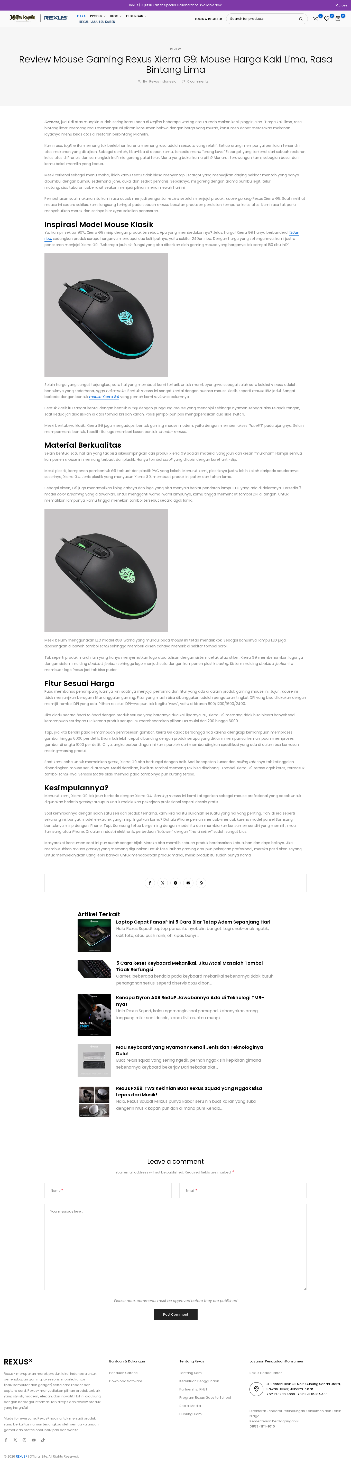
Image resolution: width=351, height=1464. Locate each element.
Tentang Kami (190, 1372)
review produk (89, 1401)
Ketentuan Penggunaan (199, 1381)
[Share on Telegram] (175, 883)
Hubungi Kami (190, 1414)
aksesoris (51, 1379)
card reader (72, 1384)
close (10, 5)
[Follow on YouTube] (34, 1440)
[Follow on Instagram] (24, 1440)
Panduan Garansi (123, 1372)
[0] (315, 19)
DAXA (81, 16)
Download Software (125, 1381)
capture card (15, 1390)
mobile (67, 1379)
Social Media (190, 1405)
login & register (208, 19)
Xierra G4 (104, 396)
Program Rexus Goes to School (205, 1397)
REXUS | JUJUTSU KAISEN (97, 22)
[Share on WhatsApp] (201, 883)
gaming (35, 1379)
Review (175, 49)
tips (65, 1401)
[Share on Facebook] (150, 883)
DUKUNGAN (134, 16)
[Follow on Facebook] (6, 1440)
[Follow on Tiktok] (43, 1440)
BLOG (114, 16)
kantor (80, 1379)
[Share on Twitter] (163, 883)
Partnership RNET (193, 1389)
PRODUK (96, 16)
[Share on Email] (188, 883)
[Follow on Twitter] (15, 1440)
